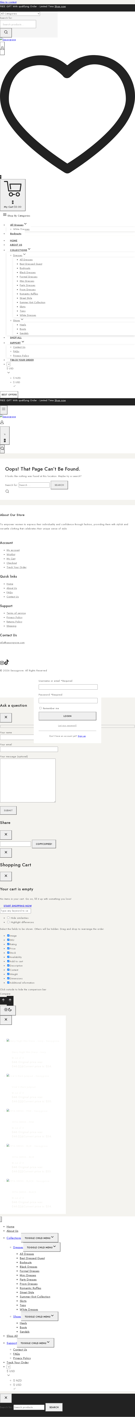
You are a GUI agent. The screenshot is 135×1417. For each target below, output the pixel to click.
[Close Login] (6, 853)
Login (68, 716)
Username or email (55, 681)
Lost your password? (67, 725)
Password (50, 694)
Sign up (82, 736)
